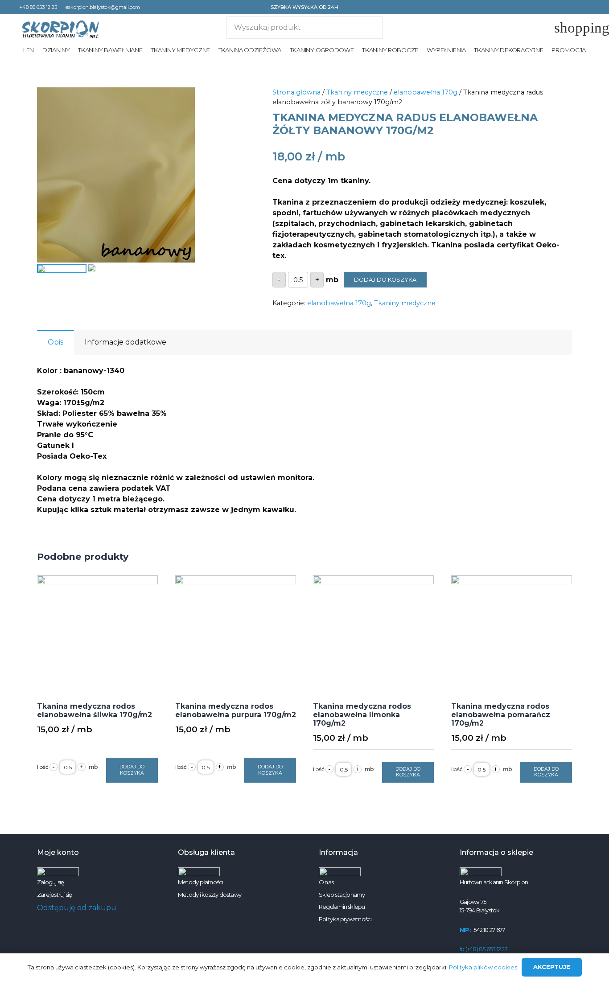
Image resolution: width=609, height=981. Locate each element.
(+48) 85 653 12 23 (484, 948)
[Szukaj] (371, 28)
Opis (55, 342)
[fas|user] (552, 27)
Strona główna (296, 92)
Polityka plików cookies (483, 967)
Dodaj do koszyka (385, 279)
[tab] (55, 342)
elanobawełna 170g (425, 92)
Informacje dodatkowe (125, 342)
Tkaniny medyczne (357, 92)
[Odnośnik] (60, 29)
